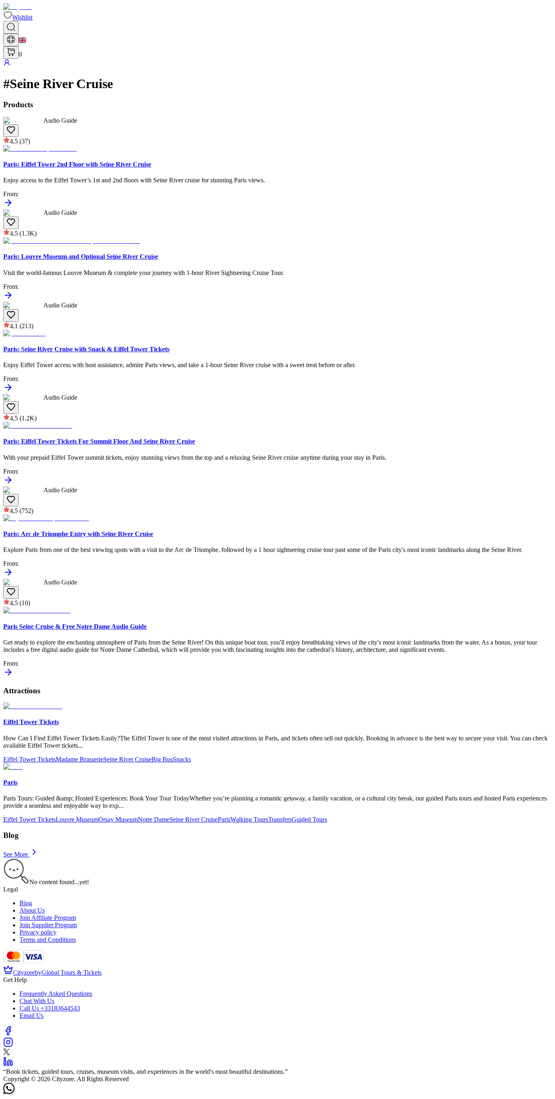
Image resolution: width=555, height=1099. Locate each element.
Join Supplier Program (48, 925)
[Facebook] (8, 1033)
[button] (18, 17)
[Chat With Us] (9, 1091)
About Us (32, 910)
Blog (26, 903)
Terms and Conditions (48, 939)
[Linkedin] (8, 1064)
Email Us (31, 1015)
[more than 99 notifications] (11, 52)
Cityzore (24, 972)
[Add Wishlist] (11, 130)
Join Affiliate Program (48, 917)
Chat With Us (37, 1000)
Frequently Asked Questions (56, 993)
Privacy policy (38, 932)
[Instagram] (8, 1044)
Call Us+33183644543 (50, 1008)
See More (15, 854)
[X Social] (6, 1052)
